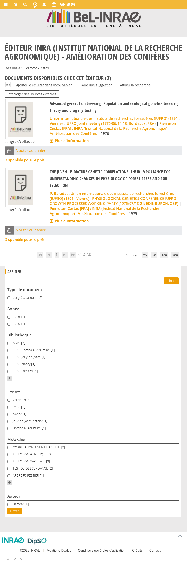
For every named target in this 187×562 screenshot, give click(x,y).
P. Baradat (59, 193)
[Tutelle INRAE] (13, 540)
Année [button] (13, 308)
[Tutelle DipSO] (37, 541)
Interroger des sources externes (32, 94)
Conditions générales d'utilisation (101, 550)
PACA (17, 407)
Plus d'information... (73, 140)
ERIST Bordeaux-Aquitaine (32, 350)
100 (164, 255)
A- (8, 559)
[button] (9, 151)
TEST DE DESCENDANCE (31, 468)
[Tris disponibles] (8, 85)
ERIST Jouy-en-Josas (27, 357)
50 (154, 255)
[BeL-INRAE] (93, 18)
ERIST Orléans (23, 371)
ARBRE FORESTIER (26, 475)
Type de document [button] (24, 289)
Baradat (19, 504)
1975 (17, 324)
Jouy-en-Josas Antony (28, 421)
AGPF (17, 343)
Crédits (137, 550)
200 (175, 255)
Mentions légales (59, 550)
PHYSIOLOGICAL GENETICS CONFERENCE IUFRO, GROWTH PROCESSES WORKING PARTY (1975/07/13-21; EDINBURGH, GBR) (114, 201)
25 (145, 255)
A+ (22, 559)
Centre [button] (13, 391)
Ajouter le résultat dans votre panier (44, 85)
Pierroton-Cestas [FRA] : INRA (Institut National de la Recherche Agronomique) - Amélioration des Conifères (113, 128)
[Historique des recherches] (35, 4)
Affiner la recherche (135, 85)
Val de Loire (21, 400)
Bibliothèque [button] (19, 334)
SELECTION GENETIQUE (30, 454)
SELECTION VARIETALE (29, 461)
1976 (17, 316)
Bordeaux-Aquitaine (27, 428)
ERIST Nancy (22, 364)
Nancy (17, 414)
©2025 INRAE (30, 550)
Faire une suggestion (96, 85)
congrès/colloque (25, 297)
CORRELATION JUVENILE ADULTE (37, 447)
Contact (155, 550)
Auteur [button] (13, 496)
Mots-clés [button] (16, 439)
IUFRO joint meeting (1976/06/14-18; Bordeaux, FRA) (110, 123)
